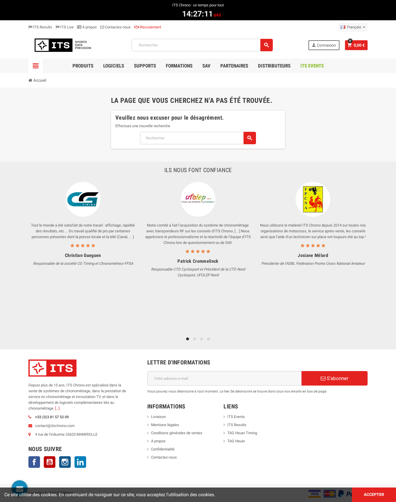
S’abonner (337, 378)
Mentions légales (165, 425)
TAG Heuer (236, 441)
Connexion (323, 45)
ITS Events (236, 417)
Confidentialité (163, 449)
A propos (89, 27)
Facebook (34, 462)
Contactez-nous (117, 27)
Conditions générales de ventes (176, 433)
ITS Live (66, 27)
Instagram (65, 462)
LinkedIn (80, 462)
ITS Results (42, 27)
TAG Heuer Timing (242, 433)
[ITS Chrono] (62, 45)
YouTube (49, 462)
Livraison (158, 417)
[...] (57, 408)
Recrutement (150, 27)
